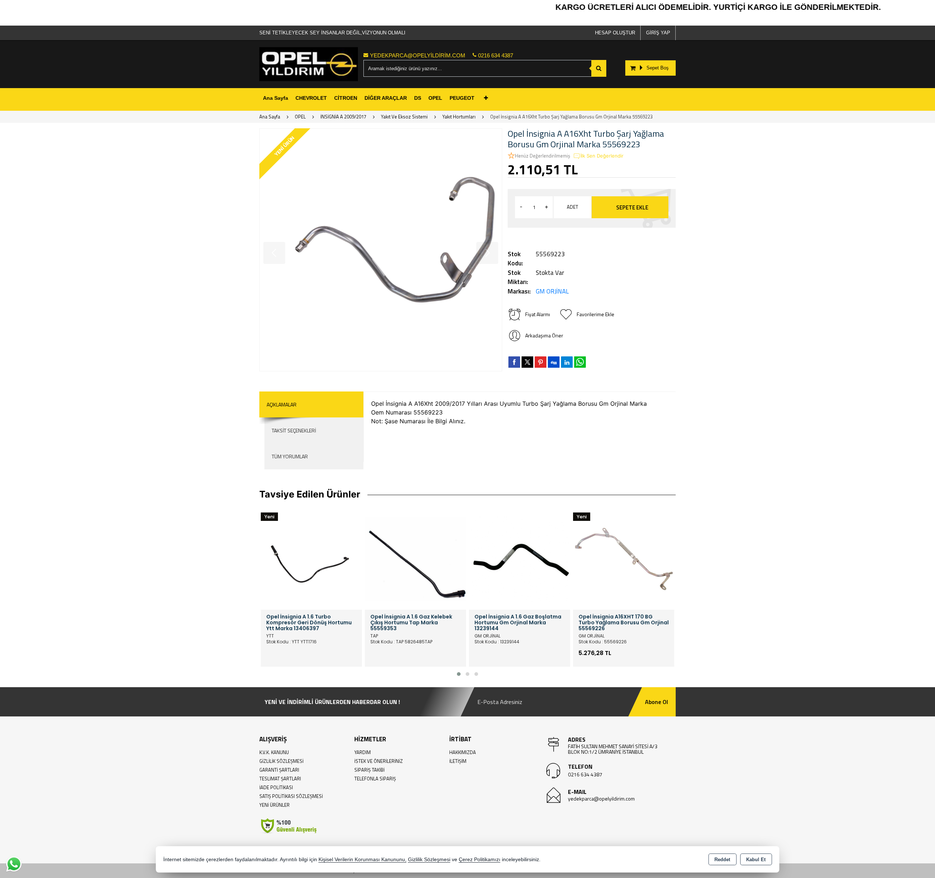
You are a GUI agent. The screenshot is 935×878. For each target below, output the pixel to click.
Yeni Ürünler (274, 805)
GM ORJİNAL (552, 291)
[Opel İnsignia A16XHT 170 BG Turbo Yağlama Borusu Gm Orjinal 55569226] (623, 558)
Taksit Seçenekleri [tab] (294, 430)
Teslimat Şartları (280, 778)
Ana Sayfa (275, 98)
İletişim (457, 761)
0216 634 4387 (585, 774)
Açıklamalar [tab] (282, 404)
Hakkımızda (462, 752)
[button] (458, 674)
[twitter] (527, 362)
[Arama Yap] (598, 68)
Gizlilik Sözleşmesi (281, 761)
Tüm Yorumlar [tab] (290, 456)
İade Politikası (276, 787)
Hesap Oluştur (615, 32)
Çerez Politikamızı (479, 859)
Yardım (362, 752)
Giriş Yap (658, 32)
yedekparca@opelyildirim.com (601, 798)
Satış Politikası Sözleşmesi (291, 796)
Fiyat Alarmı (537, 314)
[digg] (554, 362)
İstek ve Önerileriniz (378, 761)
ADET (572, 207)
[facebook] (514, 362)
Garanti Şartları (279, 769)
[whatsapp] (580, 362)
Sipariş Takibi (369, 769)
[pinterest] (540, 362)
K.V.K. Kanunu (274, 752)
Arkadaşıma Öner (544, 335)
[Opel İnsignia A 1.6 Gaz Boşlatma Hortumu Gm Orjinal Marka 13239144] (519, 558)
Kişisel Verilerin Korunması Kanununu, (362, 859)
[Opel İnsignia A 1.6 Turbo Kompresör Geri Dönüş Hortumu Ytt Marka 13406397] (311, 558)
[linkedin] (567, 362)
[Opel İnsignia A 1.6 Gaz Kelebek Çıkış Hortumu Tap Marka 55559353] (415, 558)
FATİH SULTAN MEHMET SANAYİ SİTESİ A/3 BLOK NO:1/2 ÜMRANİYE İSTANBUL (612, 749)
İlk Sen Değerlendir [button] (601, 156)
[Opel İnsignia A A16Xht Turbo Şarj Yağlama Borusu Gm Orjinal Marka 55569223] (381, 250)
